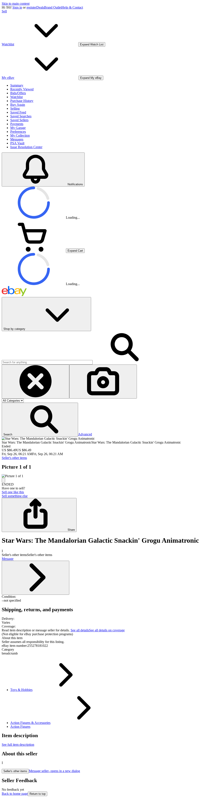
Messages (16, 139)
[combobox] (47, 362)
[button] (40, 420)
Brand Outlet (53, 7)
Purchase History (21, 101)
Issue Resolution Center (26, 147)
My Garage (18, 128)
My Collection (20, 135)
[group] (109, 476)
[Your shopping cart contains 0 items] (34, 250)
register (31, 7)
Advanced (85, 434)
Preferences (18, 131)
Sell (4, 11)
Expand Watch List (92, 44)
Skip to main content (16, 3)
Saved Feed (18, 112)
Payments (16, 124)
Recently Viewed (22, 89)
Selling (15, 108)
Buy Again (17, 104)
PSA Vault (17, 143)
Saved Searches (20, 116)
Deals (40, 7)
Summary (16, 85)
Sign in (17, 7)
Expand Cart (75, 250)
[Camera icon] (103, 382)
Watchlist (16, 97)
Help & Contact (72, 7)
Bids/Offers (18, 93)
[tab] (109, 638)
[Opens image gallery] (3, 480)
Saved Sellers (19, 120)
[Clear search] (35, 382)
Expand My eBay (91, 77)
